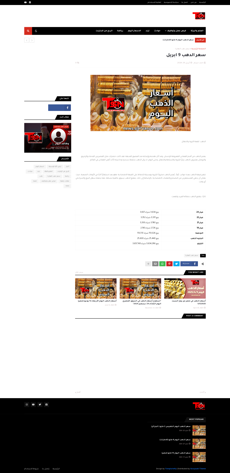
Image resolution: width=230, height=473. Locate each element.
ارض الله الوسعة (55, 167)
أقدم (78, 392)
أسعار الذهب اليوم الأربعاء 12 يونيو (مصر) (97, 301)
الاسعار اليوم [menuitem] (134, 31)
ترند (38, 171)
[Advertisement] (75, 16)
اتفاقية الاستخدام (154, 2)
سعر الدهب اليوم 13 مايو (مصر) (176, 453)
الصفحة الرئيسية (199, 49)
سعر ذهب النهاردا (182, 49)
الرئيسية (202, 2)
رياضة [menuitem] (120, 31)
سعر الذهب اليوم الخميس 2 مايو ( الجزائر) (171, 427)
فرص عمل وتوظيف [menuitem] (176, 31)
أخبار (67, 167)
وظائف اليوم (62, 144)
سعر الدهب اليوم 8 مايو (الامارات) (178, 40)
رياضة (67, 176)
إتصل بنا (45, 469)
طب (41, 176)
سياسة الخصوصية (171, 2)
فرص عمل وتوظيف (48, 181)
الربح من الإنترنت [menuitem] (104, 31)
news (67, 186)
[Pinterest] (169, 263)
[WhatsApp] (162, 263)
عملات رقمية (64, 181)
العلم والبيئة (49, 171)
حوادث (30, 171)
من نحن (194, 2)
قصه (35, 181)
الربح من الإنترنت (63, 171)
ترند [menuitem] (147, 31)
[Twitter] (176, 263)
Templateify (170, 469)
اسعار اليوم (40, 167)
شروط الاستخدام (31, 469)
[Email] (155, 263)
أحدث (202, 392)
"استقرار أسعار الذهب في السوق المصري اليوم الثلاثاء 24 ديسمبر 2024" (142, 302)
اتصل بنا (184, 2)
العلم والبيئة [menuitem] (197, 31)
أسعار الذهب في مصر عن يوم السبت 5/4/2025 (189, 302)
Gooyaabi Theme (198, 469)
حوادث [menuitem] (157, 31)
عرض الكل (79, 272)
